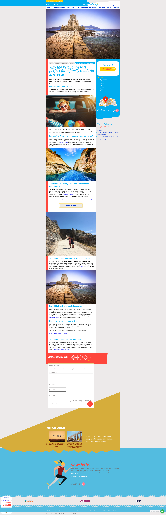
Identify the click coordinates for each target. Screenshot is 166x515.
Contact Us (116, 511)
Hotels (102, 81)
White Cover (75, 513)
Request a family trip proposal (54, 1)
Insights (102, 83)
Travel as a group (68, 511)
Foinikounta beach (54, 317)
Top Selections (104, 80)
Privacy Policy (77, 401)
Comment (53, 372)
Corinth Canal (64, 142)
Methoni (82, 266)
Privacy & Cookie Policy (105, 511)
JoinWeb (65, 513)
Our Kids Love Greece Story (54, 511)
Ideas (116, 7)
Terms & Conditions (92, 511)
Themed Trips (59, 7)
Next (80, 440)
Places (109, 7)
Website (52, 395)
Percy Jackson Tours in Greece (61, 349)
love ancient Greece (68, 194)
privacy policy (74, 473)
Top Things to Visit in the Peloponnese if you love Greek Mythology (75, 199)
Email (52, 390)
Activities (102, 91)
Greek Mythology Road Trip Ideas (58, 333)
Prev (48, 440)
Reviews (102, 7)
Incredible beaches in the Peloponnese (107, 140)
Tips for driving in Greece (55, 336)
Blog (101, 93)
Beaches (102, 87)
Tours (49, 7)
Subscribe (76, 484)
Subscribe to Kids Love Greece (79, 476)
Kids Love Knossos (80, 511)
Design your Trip (73, 7)
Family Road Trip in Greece (104, 127)
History (102, 89)
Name (52, 384)
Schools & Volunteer (88, 7)
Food (101, 85)
